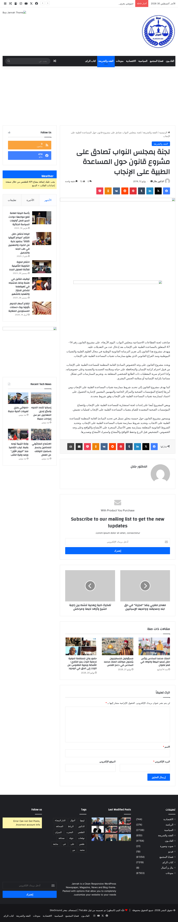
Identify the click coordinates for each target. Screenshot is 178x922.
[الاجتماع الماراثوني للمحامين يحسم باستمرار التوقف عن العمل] (41, 434)
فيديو (170, 851)
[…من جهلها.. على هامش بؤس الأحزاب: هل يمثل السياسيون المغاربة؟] (98, 829)
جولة (71, 838)
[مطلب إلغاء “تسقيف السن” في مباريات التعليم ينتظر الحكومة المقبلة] (125, 821)
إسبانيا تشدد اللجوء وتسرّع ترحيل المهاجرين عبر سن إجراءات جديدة (41, 413)
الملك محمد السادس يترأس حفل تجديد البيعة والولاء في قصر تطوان (155, 661)
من (73, 850)
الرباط (71, 826)
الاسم (166, 746)
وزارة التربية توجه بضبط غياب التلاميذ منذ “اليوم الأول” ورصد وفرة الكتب (18, 449)
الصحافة (59, 826)
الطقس (81, 832)
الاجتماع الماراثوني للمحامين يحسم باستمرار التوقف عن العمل (41, 449)
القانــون (170, 61)
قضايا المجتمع (156, 61)
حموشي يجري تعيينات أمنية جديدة (117, 3)
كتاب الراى (90, 61)
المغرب (69, 832)
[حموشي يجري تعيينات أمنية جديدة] (18, 398)
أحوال (72, 820)
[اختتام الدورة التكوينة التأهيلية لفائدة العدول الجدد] (41, 266)
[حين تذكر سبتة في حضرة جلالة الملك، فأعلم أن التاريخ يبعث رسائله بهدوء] (98, 837)
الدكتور (81, 826)
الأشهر (47, 200)
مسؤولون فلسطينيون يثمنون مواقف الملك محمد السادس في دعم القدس (118, 661)
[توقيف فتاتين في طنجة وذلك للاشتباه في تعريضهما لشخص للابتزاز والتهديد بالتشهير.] (41, 283)
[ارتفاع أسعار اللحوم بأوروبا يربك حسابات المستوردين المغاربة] (41, 308)
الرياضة (169, 824)
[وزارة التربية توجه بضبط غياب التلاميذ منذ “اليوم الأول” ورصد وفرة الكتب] (18, 434)
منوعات (120, 61)
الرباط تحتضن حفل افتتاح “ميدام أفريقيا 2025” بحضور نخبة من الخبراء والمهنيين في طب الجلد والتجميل (19, 243)
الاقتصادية (131, 61)
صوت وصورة (166, 846)
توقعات (81, 838)
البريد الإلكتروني (161, 761)
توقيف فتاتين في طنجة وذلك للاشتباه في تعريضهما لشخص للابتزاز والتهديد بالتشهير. (19, 286)
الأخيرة (30, 200)
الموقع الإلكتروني (107, 761)
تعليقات (12, 200)
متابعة (55, 844)
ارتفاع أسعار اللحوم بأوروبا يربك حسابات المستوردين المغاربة (19, 307)
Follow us (36, 809)
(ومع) (82, 820)
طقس (81, 844)
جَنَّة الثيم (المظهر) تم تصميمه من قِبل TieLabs (101, 910)
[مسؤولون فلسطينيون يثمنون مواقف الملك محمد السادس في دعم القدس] (117, 646)
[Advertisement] (89, 96)
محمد (82, 850)
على (72, 844)
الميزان (58, 832)
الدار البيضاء (60, 820)
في (64, 844)
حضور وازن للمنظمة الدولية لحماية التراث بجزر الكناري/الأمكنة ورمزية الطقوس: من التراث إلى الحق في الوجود (82, 663)
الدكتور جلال (158, 181)
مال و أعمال (167, 867)
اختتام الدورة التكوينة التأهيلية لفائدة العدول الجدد (19, 266)
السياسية (142, 61)
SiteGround (56, 910)
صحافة (61, 838)
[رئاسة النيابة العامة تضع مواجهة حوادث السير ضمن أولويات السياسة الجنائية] (41, 217)
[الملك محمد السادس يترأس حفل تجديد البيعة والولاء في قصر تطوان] (154, 646)
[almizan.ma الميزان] (158, 31)
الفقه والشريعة (106, 61)
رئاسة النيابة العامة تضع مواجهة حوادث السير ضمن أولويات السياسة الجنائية (19, 219)
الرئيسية (163, 132)
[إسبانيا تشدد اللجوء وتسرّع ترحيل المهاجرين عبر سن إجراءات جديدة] (41, 398)
